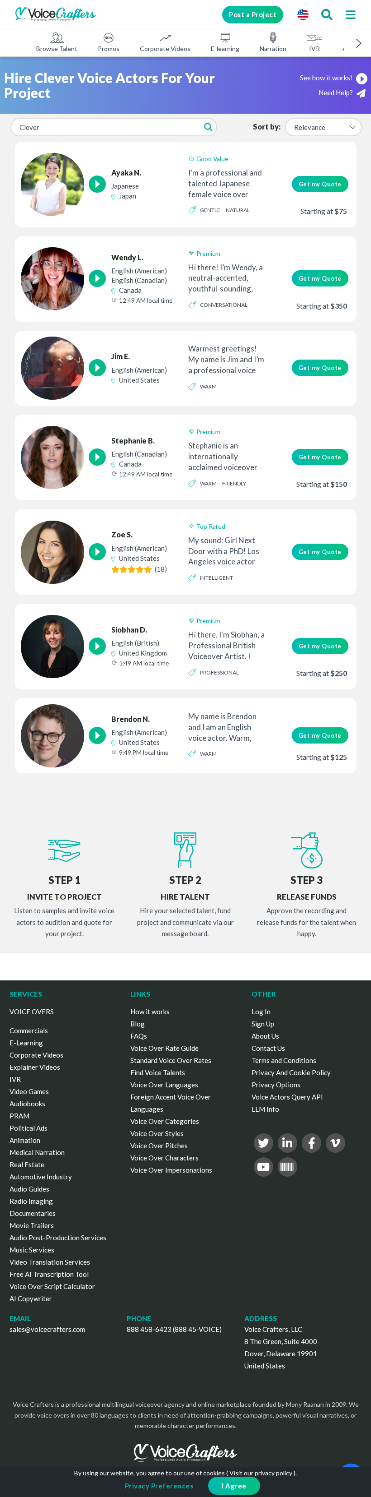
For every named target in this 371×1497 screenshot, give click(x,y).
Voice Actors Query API (287, 1097)
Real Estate (27, 1164)
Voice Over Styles (157, 1133)
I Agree (234, 1486)
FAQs (138, 1036)
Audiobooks (27, 1104)
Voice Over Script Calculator (52, 1286)
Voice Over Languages (164, 1085)
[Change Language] (302, 14)
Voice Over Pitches (159, 1145)
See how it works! (327, 78)
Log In (261, 1011)
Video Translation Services (50, 1262)
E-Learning (26, 1043)
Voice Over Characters (164, 1158)
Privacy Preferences (159, 1486)
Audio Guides (29, 1189)
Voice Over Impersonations (171, 1170)
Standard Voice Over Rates (170, 1060)
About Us (265, 1036)
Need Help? (336, 92)
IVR (314, 48)
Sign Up (263, 1024)
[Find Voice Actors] (326, 14)
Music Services (32, 1250)
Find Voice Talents (157, 1072)
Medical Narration (37, 1152)
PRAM (19, 1116)
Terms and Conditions (284, 1060)
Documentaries (33, 1213)
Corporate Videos (165, 48)
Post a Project (252, 14)
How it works (150, 1011)
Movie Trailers (32, 1225)
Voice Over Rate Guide (164, 1048)
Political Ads (29, 1128)
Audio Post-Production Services (58, 1238)
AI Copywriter (31, 1298)
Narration (273, 48)
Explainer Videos (35, 1067)
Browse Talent (56, 48)
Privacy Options (276, 1085)
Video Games (29, 1091)
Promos (108, 48)
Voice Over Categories (164, 1121)
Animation (25, 1140)
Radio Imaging (31, 1201)
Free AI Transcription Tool (49, 1274)
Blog (137, 1024)
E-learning (225, 48)
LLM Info (265, 1109)
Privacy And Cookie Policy (291, 1072)
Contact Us (268, 1048)
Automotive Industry (41, 1177)
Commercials (29, 1030)
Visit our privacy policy (260, 1473)
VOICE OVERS (32, 1011)
